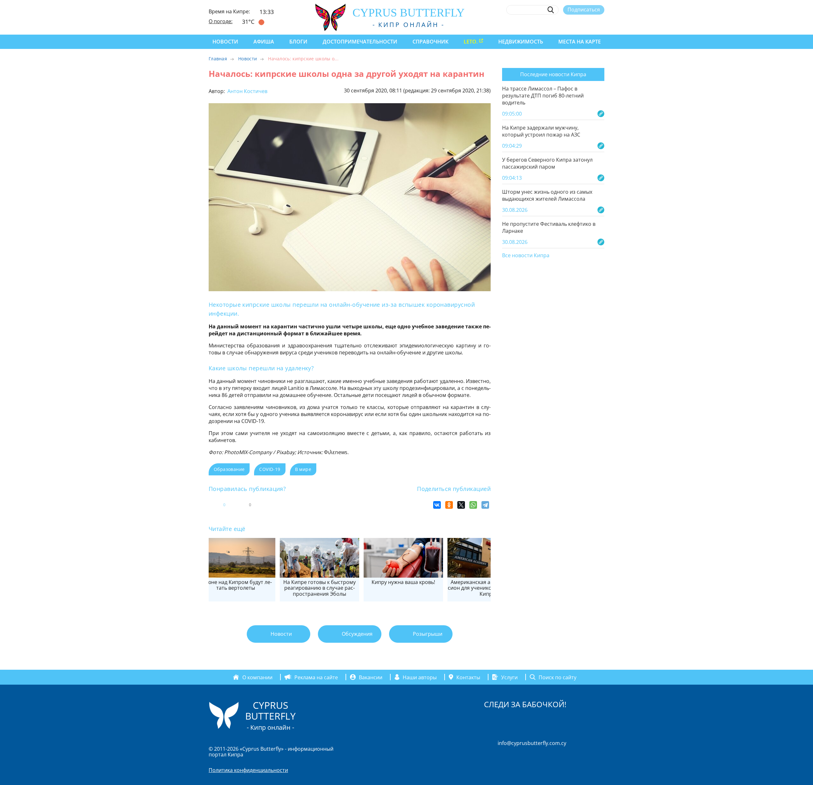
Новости (225, 41)
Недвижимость (520, 41)
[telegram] (578, 24)
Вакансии (370, 677)
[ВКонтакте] (437, 505)
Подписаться (584, 9)
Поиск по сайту (557, 677)
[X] (461, 505)
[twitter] (566, 24)
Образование (229, 469)
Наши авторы (420, 677)
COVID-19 (269, 469)
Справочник (430, 41)
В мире (303, 469)
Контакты (468, 677)
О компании (257, 677)
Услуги (509, 677)
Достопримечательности (360, 41)
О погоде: (220, 21)
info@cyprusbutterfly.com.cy (532, 743)
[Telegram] (485, 505)
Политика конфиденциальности (248, 770)
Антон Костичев (246, 91)
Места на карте (579, 41)
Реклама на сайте (316, 677)
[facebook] (543, 24)
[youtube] (601, 24)
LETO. (471, 41)
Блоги (298, 41)
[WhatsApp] (473, 505)
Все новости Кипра (525, 255)
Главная (218, 59)
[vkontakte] (590, 24)
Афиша (263, 41)
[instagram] (555, 24)
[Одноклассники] (449, 505)
